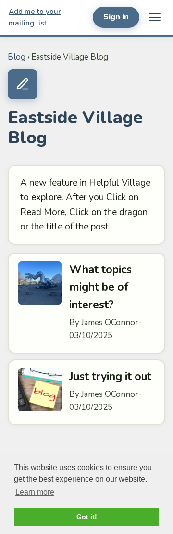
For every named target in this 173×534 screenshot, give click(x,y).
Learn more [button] (34, 492)
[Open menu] (154, 17)
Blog (16, 57)
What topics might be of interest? (100, 287)
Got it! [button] (86, 517)
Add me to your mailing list (35, 17)
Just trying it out (110, 376)
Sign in (116, 17)
